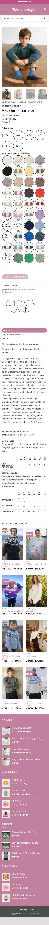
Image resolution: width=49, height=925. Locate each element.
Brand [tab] (6, 339)
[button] (4, 9)
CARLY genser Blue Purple (36, 564)
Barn (12, 289)
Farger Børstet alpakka (10, 153)
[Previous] (6, 57)
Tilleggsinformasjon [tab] (13, 335)
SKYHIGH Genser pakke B (12, 611)
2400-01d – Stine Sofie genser (11, 565)
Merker (22, 102)
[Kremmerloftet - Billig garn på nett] (24, 9)
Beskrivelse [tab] (8, 330)
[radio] (7, 135)
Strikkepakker (9, 102)
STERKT (31, 910)
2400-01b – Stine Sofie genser (11, 657)
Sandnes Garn (35, 102)
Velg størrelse (7, 128)
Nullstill (43, 132)
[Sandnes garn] (20, 306)
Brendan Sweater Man (11, 703)
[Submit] (44, 18)
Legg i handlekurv (15, 277)
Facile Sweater (32, 656)
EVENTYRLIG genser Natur (34, 704)
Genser (17, 289)
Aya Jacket (30, 611)
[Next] (43, 57)
